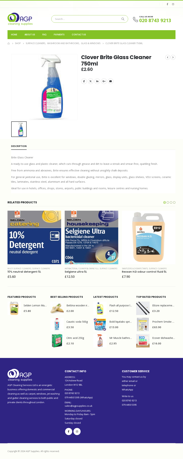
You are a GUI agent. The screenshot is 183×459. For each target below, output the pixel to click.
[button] (164, 202)
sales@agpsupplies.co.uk (78, 405)
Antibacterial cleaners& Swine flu (81, 268)
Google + (104, 81)
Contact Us (79, 34)
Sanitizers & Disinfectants (135, 268)
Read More (55, 216)
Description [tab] (19, 146)
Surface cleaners (41, 268)
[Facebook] (167, 4)
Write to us (127, 396)
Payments (59, 34)
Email (110, 81)
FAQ (44, 34)
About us (29, 34)
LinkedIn (97, 81)
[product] (34, 237)
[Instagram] (173, 4)
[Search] (123, 18)
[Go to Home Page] (9, 43)
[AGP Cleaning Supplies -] (20, 19)
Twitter (90, 81)
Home (14, 34)
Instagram (77, 431)
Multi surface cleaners (19, 268)
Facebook (84, 81)
